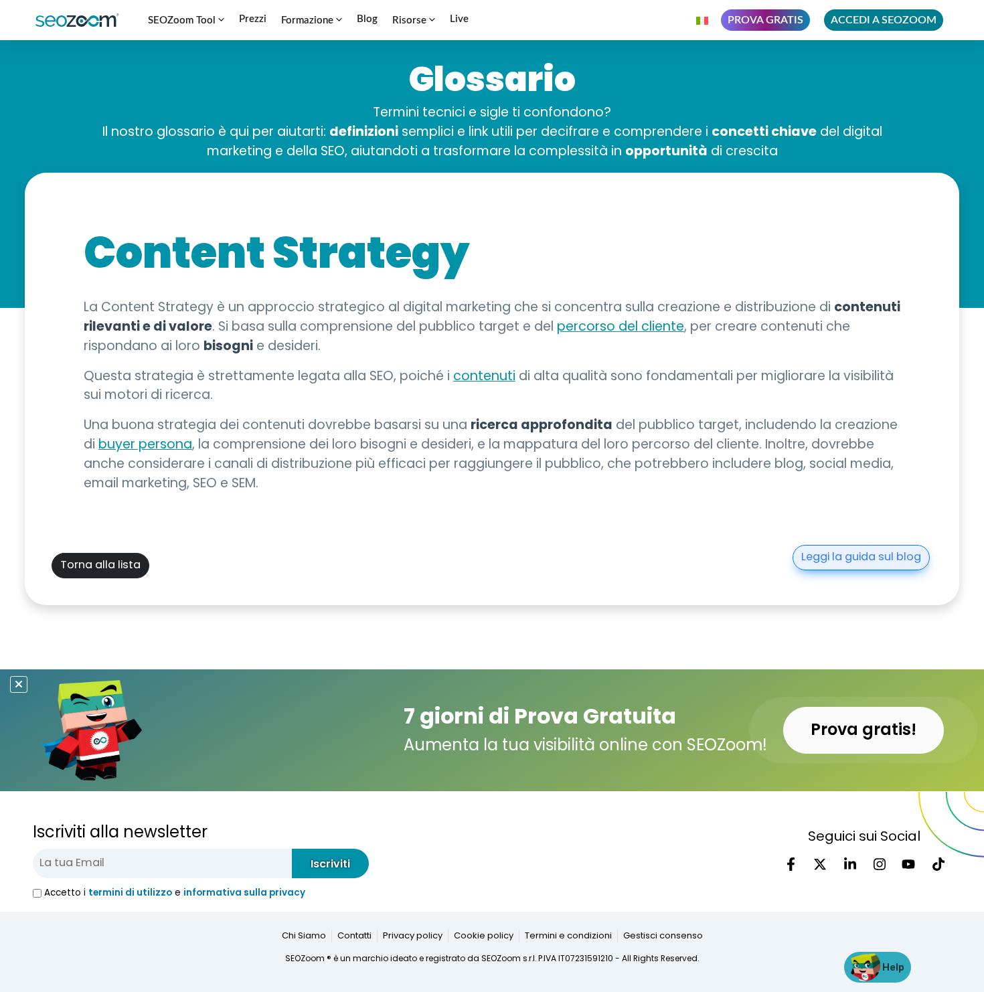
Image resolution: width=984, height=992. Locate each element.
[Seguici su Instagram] (879, 864)
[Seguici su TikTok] (937, 864)
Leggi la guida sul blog (861, 557)
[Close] (18, 684)
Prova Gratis (765, 20)
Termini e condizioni (568, 936)
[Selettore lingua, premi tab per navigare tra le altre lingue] (703, 20)
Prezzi (252, 19)
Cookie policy (483, 936)
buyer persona (145, 445)
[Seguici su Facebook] (790, 864)
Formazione (307, 20)
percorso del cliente (620, 327)
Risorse (409, 20)
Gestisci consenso (663, 936)
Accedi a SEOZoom (883, 20)
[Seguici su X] (820, 864)
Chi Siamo (304, 936)
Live (459, 19)
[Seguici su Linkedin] (849, 864)
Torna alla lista (100, 565)
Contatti (354, 936)
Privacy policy (412, 936)
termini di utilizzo (130, 892)
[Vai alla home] (82, 19)
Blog (367, 19)
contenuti (484, 377)
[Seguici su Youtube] (908, 864)
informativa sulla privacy (244, 892)
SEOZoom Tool (182, 20)
